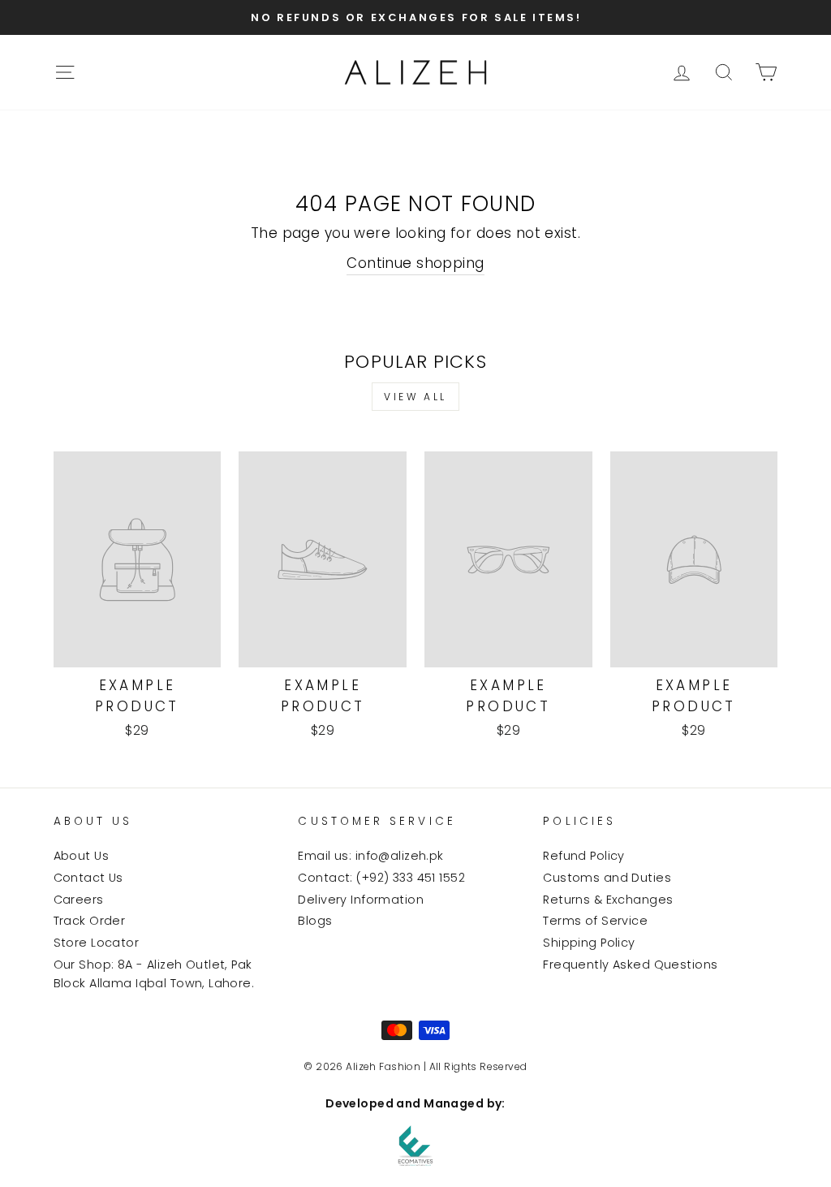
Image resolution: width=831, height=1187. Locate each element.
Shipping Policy (589, 942)
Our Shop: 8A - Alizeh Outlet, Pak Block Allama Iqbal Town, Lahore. (154, 973)
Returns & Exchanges (608, 899)
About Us (81, 856)
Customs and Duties (607, 878)
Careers (79, 899)
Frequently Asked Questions (630, 964)
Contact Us (88, 878)
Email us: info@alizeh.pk (370, 856)
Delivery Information (361, 899)
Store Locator (97, 942)
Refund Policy (584, 856)
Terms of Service (595, 921)
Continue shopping (415, 263)
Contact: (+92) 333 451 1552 (381, 878)
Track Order (90, 921)
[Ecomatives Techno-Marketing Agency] (415, 1145)
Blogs (315, 921)
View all (415, 397)
